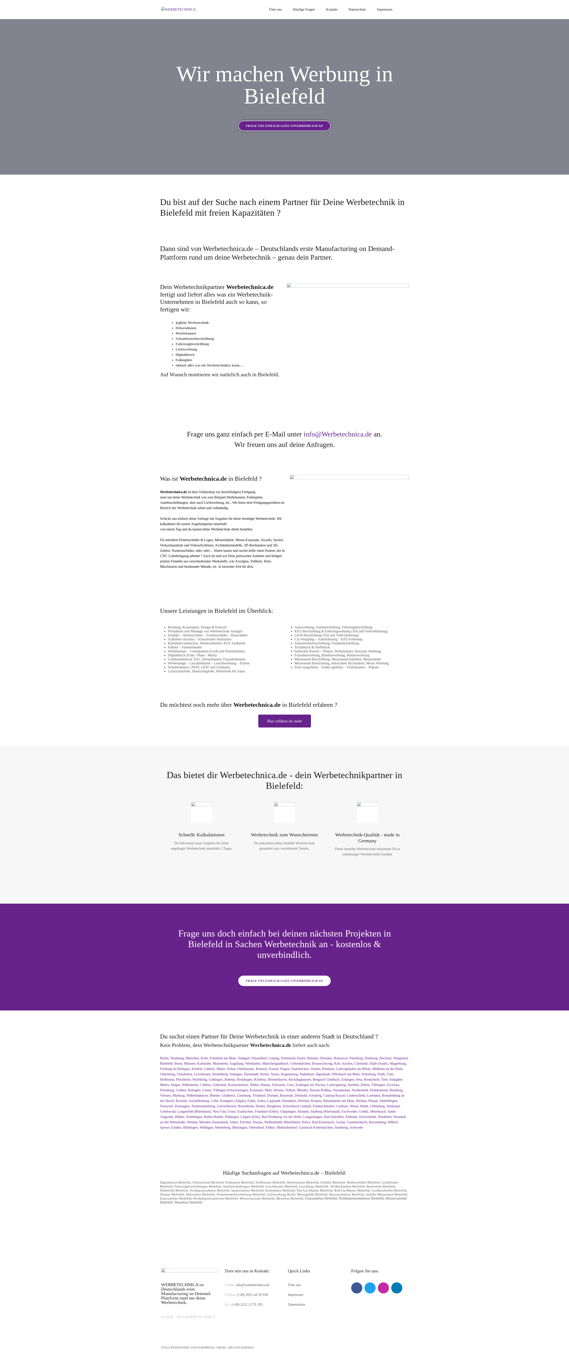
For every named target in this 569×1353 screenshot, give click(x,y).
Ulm (390, 1074)
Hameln (303, 1111)
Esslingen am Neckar (310, 1085)
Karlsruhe (204, 1063)
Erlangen (347, 1079)
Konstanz (256, 1090)
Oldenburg (167, 1074)
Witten (254, 1085)
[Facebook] (356, 1287)
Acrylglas (241, 561)
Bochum (385, 1058)
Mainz (220, 1069)
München (192, 1058)
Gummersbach (357, 1122)
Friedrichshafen (324, 1106)
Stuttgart (244, 1058)
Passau (257, 1122)
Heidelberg (220, 1074)
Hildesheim (190, 1085)
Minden (302, 1090)
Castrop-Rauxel (334, 1095)
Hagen (285, 1069)
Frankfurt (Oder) (266, 1111)
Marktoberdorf (286, 1127)
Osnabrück (184, 1074)
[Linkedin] (396, 1287)
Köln (204, 1058)
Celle (214, 1101)
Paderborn (307, 1074)
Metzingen (239, 1127)
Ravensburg (377, 1122)
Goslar (340, 1122)
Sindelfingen (388, 1101)
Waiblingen (194, 1117)
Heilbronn (167, 1079)
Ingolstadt (323, 1074)
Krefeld (197, 1069)
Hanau (265, 1085)
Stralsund (393, 1106)
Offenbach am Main (345, 1074)
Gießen (181, 1090)
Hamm (315, 1069)
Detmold (301, 1095)
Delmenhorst (379, 1090)
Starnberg (341, 1127)
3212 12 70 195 (251, 1304)
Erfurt (231, 1069)
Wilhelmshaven (197, 1095)
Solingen (236, 1074)
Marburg (178, 1095)
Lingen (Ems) (250, 1117)
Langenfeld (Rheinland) (194, 1111)
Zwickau (393, 1085)
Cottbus (205, 1085)
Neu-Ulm (219, 1111)
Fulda (251, 1101)
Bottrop (229, 1079)
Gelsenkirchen (300, 1063)
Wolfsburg (199, 1079)
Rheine (215, 1095)
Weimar (361, 1101)
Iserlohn (353, 1085)
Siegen (175, 1085)
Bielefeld (166, 1063)
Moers (164, 1085)
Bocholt (181, 1101)
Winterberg (222, 1127)
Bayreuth (286, 1095)
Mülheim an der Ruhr (387, 1069)
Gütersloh (219, 1085)
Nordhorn (385, 1117)
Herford (303, 1101)
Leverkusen (202, 1074)
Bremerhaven (277, 1079)
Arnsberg (315, 1095)
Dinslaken (289, 1101)
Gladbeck (228, 1095)
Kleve (306, 1122)
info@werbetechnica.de (252, 1285)
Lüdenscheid (356, 1095)
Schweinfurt (367, 1117)
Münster (189, 1063)
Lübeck (209, 1069)
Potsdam (328, 1069)
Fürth (381, 1074)
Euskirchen (245, 1111)
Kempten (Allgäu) (233, 1101)
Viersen (165, 1095)
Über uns (275, 9)
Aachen (347, 1063)
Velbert (290, 1090)
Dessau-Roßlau (320, 1090)
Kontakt (331, 9)
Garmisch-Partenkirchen (316, 1127)
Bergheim (274, 1106)
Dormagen (182, 1106)
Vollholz (256, 561)
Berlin (164, 1058)
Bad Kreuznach (323, 1122)
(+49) (236, 1304)
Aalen (261, 1101)
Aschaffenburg (198, 1101)
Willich (393, 1122)
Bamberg (396, 1090)
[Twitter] (370, 1287)
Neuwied (166, 1106)
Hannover (340, 1058)
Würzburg (368, 1074)
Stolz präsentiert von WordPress (187, 1347)
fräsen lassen (223, 550)
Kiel (337, 1063)
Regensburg (289, 1074)
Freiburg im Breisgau (175, 1069)
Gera (290, 1085)
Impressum (384, 9)
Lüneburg (244, 1095)
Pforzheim (183, 1079)
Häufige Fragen (304, 9)
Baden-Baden (213, 1117)
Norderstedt (360, 1090)
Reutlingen (244, 1079)
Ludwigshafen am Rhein (353, 1069)
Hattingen (232, 1117)
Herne (264, 1074)
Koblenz (260, 1079)
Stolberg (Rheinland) (325, 1111)
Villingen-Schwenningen (230, 1090)
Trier (384, 1079)
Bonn (178, 1063)
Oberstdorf (256, 1127)
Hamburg (177, 1058)
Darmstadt (251, 1074)
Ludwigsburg (336, 1085)
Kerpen (316, 1101)
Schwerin (278, 1085)
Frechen (245, 1122)
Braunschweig (322, 1063)
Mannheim (220, 1063)
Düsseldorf (259, 1058)
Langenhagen (312, 1117)
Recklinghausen (300, 1079)
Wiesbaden (252, 1063)
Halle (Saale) (379, 1063)
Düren (365, 1085)
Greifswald (168, 1111)
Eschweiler (349, 1111)
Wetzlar (192, 1122)
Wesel (354, 1106)
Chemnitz (361, 1063)
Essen (301, 1058)
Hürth (364, 1106)
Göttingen (216, 1079)
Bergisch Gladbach (326, 1079)
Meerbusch (378, 1111)
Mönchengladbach (275, 1063)
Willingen (206, 1127)
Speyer (165, 1127)
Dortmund (288, 1058)
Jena (359, 1079)
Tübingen (378, 1085)
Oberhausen (245, 1069)
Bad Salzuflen (334, 1117)
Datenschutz (357, 9)
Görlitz (364, 1111)
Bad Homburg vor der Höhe (281, 1117)
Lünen (206, 1090)
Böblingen (190, 1127)
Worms (278, 1090)
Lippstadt (273, 1101)
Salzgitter (395, 1079)
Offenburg (377, 1106)
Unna (232, 1111)
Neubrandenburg (203, 1106)
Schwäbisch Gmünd (296, 1106)
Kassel (273, 1069)
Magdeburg (398, 1063)
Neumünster (341, 1090)
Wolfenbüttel (273, 1122)
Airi (230, 1347)
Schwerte (356, 1127)
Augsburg (236, 1063)
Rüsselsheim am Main (338, 1101)
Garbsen (342, 1106)
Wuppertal (400, 1058)
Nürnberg (356, 1058)
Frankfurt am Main (223, 1058)
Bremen (312, 1058)
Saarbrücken (300, 1069)
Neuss (274, 1074)
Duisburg (371, 1058)
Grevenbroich (226, 1106)
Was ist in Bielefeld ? (211, 478)
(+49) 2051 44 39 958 (252, 1295)
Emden (176, 1127)
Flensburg (167, 1090)
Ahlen (233, 1122)
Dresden (326, 1058)
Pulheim (351, 1117)
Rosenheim (246, 1106)
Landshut (373, 1095)
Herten (260, 1106)
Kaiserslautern (238, 1085)
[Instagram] (383, 1287)
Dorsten (272, 1095)
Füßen (270, 1127)
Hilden (179, 1117)
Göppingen (288, 1111)
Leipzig (273, 1058)
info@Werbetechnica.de (338, 434)
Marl (268, 1090)
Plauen (373, 1101)
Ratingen (194, 1090)
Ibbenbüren (292, 1122)
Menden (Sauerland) (213, 1122)
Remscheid (371, 1079)
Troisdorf (258, 1095)
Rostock (261, 1069)
